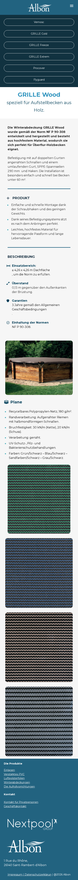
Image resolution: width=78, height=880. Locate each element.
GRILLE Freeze (39, 45)
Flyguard (39, 79)
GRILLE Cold (39, 33)
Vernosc (39, 22)
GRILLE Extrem (39, 56)
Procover (39, 68)
